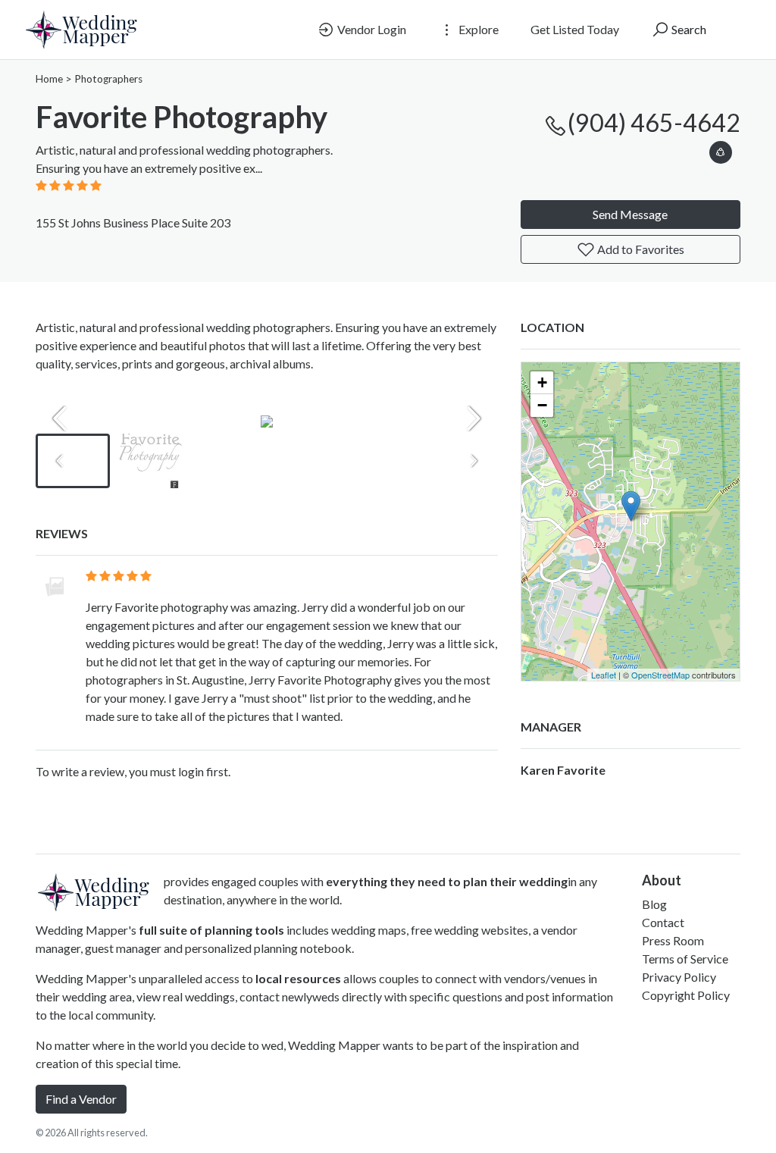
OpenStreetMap (660, 675)
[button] (720, 150)
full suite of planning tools (211, 930)
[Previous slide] (60, 418)
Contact (663, 922)
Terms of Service (685, 958)
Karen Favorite (563, 770)
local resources (298, 978)
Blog (654, 904)
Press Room (673, 940)
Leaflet (603, 675)
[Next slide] (474, 418)
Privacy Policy (679, 977)
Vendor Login (370, 29)
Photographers (108, 79)
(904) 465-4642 (654, 122)
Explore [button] (477, 29)
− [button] (542, 405)
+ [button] (542, 382)
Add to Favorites (639, 249)
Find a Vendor (81, 1099)
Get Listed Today (574, 29)
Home (49, 79)
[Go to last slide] (60, 461)
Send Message (630, 214)
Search (687, 29)
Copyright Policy (686, 995)
